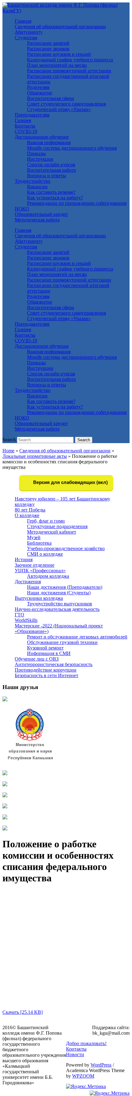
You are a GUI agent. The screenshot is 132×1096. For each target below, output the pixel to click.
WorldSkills (26, 620)
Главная (23, 21)
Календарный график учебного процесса (70, 59)
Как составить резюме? (51, 192)
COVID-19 (26, 131)
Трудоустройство (32, 181)
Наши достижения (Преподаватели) (64, 587)
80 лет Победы (30, 509)
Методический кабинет (51, 532)
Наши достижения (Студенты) (59, 592)
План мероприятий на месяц (57, 65)
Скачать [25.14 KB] (22, 1012)
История (24, 559)
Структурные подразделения (57, 526)
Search (9, 439)
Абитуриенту (29, 32)
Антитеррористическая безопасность (53, 664)
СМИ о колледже (45, 554)
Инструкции (40, 159)
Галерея (23, 120)
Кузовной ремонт (45, 647)
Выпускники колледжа (39, 598)
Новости (75, 1054)
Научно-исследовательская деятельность (57, 609)
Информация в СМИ (49, 653)
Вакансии (37, 186)
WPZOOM (83, 1076)
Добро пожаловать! (86, 1043)
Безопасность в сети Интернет (46, 675)
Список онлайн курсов (51, 164)
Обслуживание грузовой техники (62, 642)
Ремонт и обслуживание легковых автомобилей (77, 636)
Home (8, 450)
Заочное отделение (34, 565)
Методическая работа (37, 219)
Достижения (28, 581)
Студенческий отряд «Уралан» (59, 109)
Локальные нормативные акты (34, 456)
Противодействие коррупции (45, 670)
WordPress (101, 1064)
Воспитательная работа (51, 170)
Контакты (25, 125)
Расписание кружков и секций (59, 54)
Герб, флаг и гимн (46, 520)
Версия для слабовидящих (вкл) (70, 482)
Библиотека (39, 543)
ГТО (19, 614)
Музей (34, 537)
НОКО (22, 208)
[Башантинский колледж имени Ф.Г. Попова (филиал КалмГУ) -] (66, 10)
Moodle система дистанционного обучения (72, 148)
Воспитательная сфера (50, 98)
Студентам (26, 37)
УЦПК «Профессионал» (40, 570)
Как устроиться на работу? (55, 197)
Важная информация (49, 142)
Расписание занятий (48, 43)
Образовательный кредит (41, 214)
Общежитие (39, 92)
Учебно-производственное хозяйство (66, 548)
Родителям (38, 87)
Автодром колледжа (48, 576)
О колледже (27, 515)
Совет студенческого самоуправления (66, 103)
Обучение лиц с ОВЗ (37, 658)
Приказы (36, 153)
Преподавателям (32, 114)
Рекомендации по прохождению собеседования (76, 203)
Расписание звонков (48, 48)
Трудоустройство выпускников (59, 603)
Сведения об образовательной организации (60, 26)
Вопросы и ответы (46, 175)
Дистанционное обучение (42, 137)
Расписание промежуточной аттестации (69, 70)
